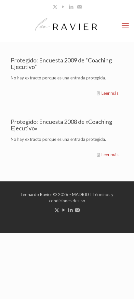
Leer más (109, 93)
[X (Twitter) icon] (55, 6)
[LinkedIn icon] (71, 6)
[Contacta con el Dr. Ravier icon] (79, 6)
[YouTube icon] (63, 6)
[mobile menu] (125, 25)
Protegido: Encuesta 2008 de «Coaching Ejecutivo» (61, 125)
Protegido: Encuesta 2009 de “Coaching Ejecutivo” (61, 63)
